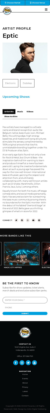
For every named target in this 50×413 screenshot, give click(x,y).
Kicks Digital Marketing (36, 409)
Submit (25, 313)
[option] (19, 256)
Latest (25, 391)
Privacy (25, 387)
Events (25, 378)
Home (25, 374)
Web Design (18, 409)
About (25, 383)
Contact (25, 395)
